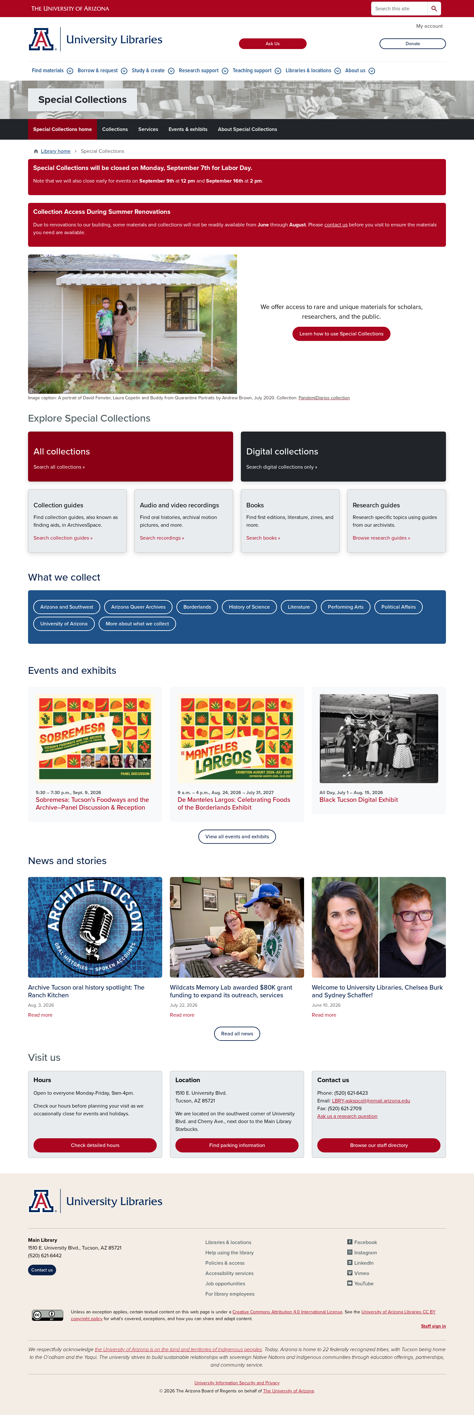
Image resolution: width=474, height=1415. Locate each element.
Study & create (148, 71)
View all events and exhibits (237, 836)
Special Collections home (62, 129)
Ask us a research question (347, 1116)
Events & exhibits (188, 129)
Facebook (365, 1242)
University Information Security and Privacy (237, 1383)
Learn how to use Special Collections (341, 334)
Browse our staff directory (379, 1145)
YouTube (364, 1283)
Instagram (365, 1253)
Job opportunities (225, 1283)
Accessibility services (229, 1273)
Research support (199, 71)
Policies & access (224, 1263)
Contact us (333, 1080)
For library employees (229, 1294)
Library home (56, 151)
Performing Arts (345, 607)
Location (187, 1080)
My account (429, 26)
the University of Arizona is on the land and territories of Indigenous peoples (178, 1349)
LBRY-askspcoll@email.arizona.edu (371, 1101)
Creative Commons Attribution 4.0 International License (287, 1312)
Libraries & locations (308, 71)
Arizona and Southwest (66, 607)
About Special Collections (247, 129)
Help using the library (229, 1253)
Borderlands (197, 607)
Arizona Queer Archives (138, 607)
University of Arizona (64, 624)
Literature (299, 607)
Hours (42, 1080)
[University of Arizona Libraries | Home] (95, 39)
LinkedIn (364, 1263)
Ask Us (273, 43)
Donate (413, 43)
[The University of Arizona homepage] (70, 9)
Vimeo (361, 1273)
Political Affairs (398, 607)
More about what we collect (137, 624)
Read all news (237, 1034)
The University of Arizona (288, 1391)
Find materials (48, 71)
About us (355, 71)
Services (148, 129)
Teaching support (252, 71)
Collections (115, 129)
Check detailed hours (95, 1145)
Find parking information (237, 1145)
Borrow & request (98, 71)
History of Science (249, 607)
